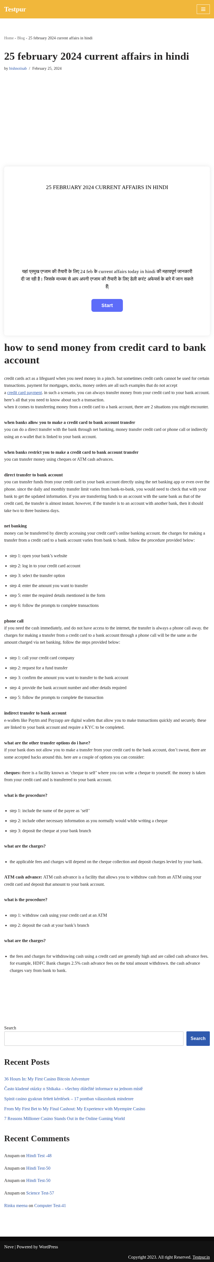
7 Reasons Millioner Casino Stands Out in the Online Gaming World (64, 1118)
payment (34, 392)
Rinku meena (16, 1205)
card (22, 392)
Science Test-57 (40, 1193)
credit (12, 392)
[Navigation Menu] (203, 9)
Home (9, 38)
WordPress (48, 1246)
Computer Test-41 (50, 1205)
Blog (21, 38)
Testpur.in (201, 1257)
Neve (9, 1246)
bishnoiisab (18, 68)
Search (10, 1027)
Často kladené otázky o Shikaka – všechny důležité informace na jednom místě (73, 1088)
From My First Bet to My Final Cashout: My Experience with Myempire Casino (74, 1108)
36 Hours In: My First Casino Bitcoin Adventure (46, 1079)
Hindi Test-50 (38, 1168)
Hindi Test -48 (39, 1155)
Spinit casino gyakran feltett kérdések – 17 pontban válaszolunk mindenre (68, 1098)
